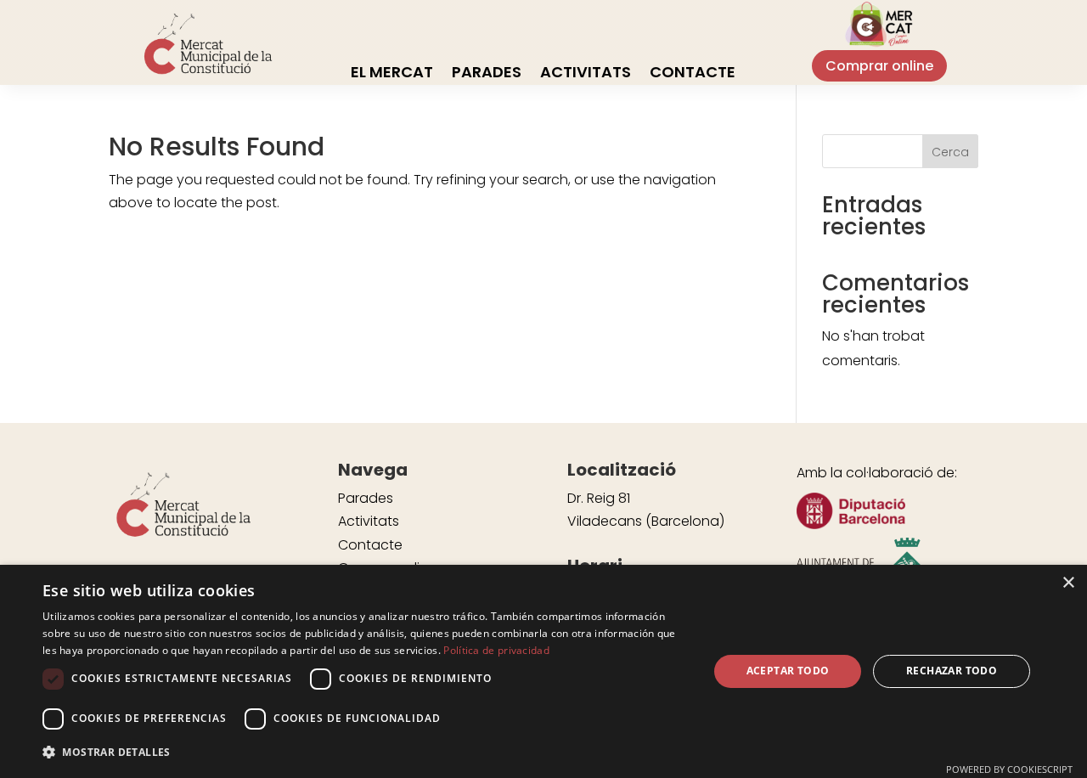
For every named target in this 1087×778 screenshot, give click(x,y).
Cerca (950, 152)
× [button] (1068, 583)
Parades (365, 498)
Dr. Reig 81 (598, 498)
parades (486, 74)
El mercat (392, 74)
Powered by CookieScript (1009, 769)
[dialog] (543, 671)
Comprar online (879, 66)
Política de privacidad (496, 650)
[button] (365, 752)
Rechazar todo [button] (951, 670)
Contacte (692, 74)
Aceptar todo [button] (788, 670)
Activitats (585, 74)
